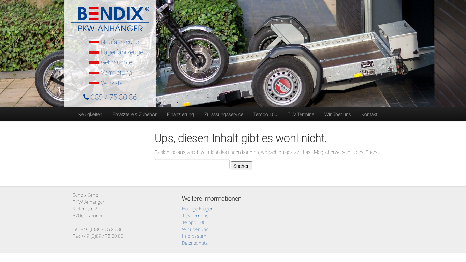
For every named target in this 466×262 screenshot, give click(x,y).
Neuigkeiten (90, 114)
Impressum (194, 236)
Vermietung (116, 72)
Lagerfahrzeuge (122, 52)
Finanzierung (180, 114)
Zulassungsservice (223, 114)
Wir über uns (337, 114)
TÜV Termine (301, 114)
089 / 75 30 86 (113, 97)
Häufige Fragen (198, 209)
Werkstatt (114, 82)
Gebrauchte (116, 62)
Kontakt (369, 114)
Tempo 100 (265, 114)
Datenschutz (195, 243)
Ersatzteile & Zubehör (135, 114)
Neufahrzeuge (120, 41)
